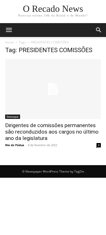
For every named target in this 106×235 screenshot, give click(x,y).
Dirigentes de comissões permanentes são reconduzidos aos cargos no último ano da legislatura (52, 131)
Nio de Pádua (14, 145)
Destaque (13, 116)
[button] (9, 30)
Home (9, 42)
